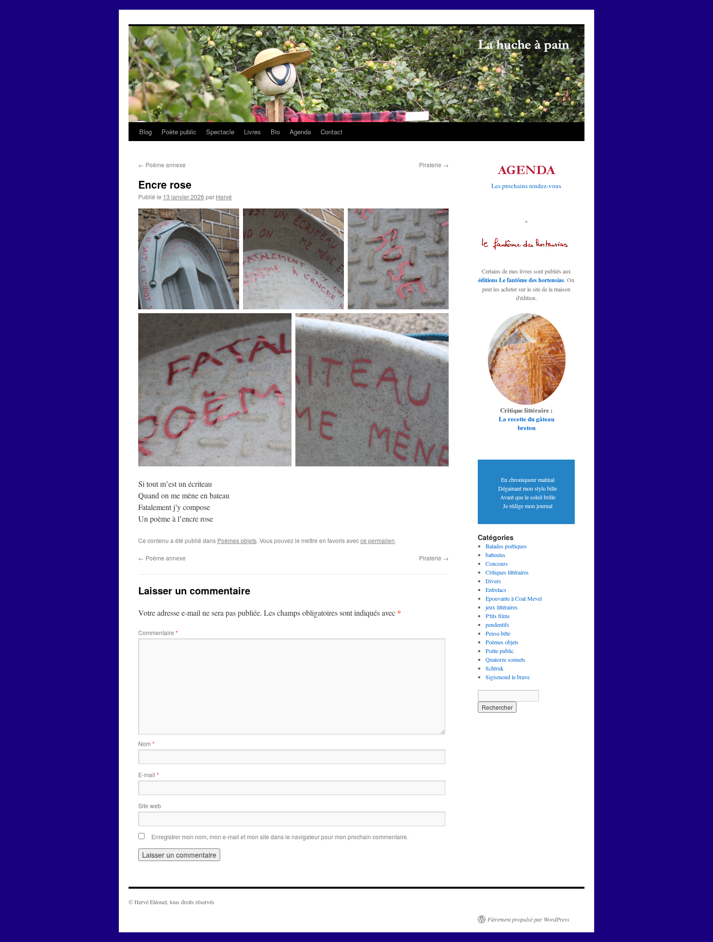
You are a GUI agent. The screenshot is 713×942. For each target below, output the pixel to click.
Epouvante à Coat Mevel (514, 598)
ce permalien (377, 540)
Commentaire (158, 632)
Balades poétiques (506, 546)
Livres (252, 131)
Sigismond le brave (508, 677)
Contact (331, 131)
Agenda (300, 131)
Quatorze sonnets (505, 659)
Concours (497, 563)
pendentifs (497, 624)
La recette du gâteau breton (526, 423)
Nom (146, 743)
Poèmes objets (237, 540)
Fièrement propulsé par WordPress (528, 919)
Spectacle (220, 131)
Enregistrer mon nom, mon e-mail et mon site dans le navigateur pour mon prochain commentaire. (279, 836)
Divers (493, 581)
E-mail (148, 774)
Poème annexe (162, 164)
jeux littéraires (502, 607)
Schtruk (494, 668)
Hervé (224, 196)
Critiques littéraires (507, 572)
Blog (145, 131)
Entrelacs (496, 589)
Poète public (179, 131)
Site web (149, 805)
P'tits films (498, 616)
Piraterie (434, 164)
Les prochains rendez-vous (526, 185)
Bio (275, 131)
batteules (495, 555)
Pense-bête (498, 633)
